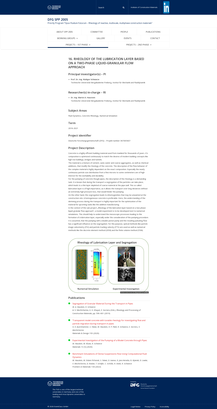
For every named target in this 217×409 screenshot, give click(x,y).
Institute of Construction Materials (144, 7)
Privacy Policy (150, 406)
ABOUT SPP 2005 (65, 31)
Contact (155, 38)
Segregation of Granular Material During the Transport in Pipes (102, 303)
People (124, 31)
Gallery (101, 38)
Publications (153, 31)
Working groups (66, 38)
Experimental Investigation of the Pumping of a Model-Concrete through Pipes (109, 340)
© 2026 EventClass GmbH (58, 406)
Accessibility (164, 406)
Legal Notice (135, 406)
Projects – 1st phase (77, 44)
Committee (97, 31)
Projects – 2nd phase (137, 44)
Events (127, 38)
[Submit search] (123, 7)
